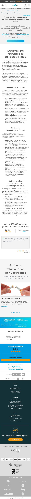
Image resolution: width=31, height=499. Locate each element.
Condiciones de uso (15, 389)
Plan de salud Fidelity (27, 8)
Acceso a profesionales (16, 408)
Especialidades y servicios (15, 365)
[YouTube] (23, 374)
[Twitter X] (16, 374)
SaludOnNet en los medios (15, 416)
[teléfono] (6, 5)
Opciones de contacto (15, 388)
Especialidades (4, 8)
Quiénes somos (16, 387)
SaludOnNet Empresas (15, 404)
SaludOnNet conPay (15, 402)
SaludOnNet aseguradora (15, 401)
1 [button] (14, 257)
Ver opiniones (15, 360)
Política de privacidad (15, 391)
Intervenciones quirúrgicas (15, 368)
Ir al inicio (15, 41)
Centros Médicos (15, 366)
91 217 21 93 (5, 34)
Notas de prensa (15, 415)
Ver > (24, 231)
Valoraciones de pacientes (15, 369)
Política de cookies (15, 392)
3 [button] (18, 257)
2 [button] (16, 257)
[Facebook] (13, 374)
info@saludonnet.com (23, 34)
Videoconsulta (11, 8)
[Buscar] (25, 5)
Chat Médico (19, 8)
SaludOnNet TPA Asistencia (15, 407)
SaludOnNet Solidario (15, 421)
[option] (15, 244)
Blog (15, 385)
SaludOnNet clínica (15, 399)
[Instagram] (19, 374)
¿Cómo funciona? (26, 15)
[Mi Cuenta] (2, 5)
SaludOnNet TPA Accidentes (15, 405)
